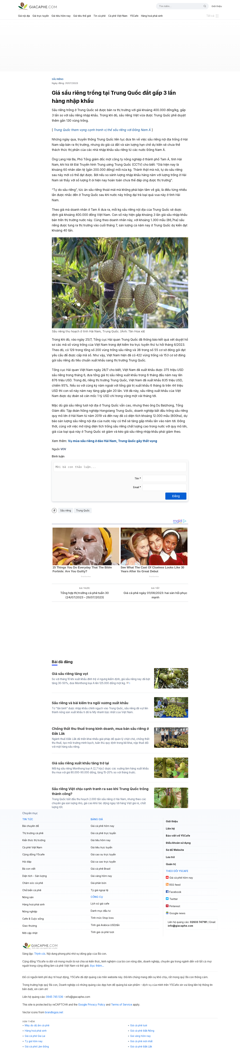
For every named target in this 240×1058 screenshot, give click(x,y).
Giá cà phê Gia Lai (35, 1036)
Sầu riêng (57, 79)
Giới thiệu (217, 6)
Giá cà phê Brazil (100, 868)
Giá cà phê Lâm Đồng (37, 1046)
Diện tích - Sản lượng (34, 875)
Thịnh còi (39, 953)
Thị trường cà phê (32, 833)
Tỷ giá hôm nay (34, 1041)
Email (137, 487)
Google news (177, 913)
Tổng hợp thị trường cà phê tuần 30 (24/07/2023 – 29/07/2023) (84, 595)
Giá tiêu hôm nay (61, 15)
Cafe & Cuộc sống (33, 918)
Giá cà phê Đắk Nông (142, 1030)
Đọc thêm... (97, 965)
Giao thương (29, 925)
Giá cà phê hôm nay (102, 825)
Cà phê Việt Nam (117, 15)
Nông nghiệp (29, 911)
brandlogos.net (54, 1012)
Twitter (173, 898)
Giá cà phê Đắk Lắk (141, 1046)
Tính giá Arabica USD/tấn (105, 925)
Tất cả (210, 15)
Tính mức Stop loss (102, 917)
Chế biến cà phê (31, 890)
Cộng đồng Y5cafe (33, 854)
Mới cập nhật (29, 932)
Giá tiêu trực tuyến (101, 847)
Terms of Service (121, 1004)
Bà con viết (28, 868)
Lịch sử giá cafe (100, 903)
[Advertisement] (120, 46)
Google (82, 1004)
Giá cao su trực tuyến (103, 854)
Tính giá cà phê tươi (102, 932)
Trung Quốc (83, 510)
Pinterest (174, 906)
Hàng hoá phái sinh (152, 15)
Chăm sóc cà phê (32, 882)
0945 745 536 (54, 996)
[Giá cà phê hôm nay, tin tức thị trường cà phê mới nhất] (37, 6)
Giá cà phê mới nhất (141, 1041)
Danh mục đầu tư (101, 910)
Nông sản (28, 897)
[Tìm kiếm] (203, 6)
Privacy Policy (96, 1004)
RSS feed (174, 884)
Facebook (175, 891)
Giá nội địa (24, 15)
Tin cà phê (99, 15)
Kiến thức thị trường (33, 840)
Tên (138, 478)
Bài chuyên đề (30, 825)
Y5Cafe (134, 15)
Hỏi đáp (26, 861)
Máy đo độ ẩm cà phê (37, 1025)
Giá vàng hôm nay (101, 875)
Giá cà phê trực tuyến (103, 833)
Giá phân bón (98, 882)
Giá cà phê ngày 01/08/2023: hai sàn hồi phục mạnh (155, 595)
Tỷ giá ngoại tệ (99, 890)
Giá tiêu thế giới (82, 15)
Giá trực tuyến (41, 15)
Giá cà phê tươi (138, 1025)
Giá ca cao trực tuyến (103, 861)
